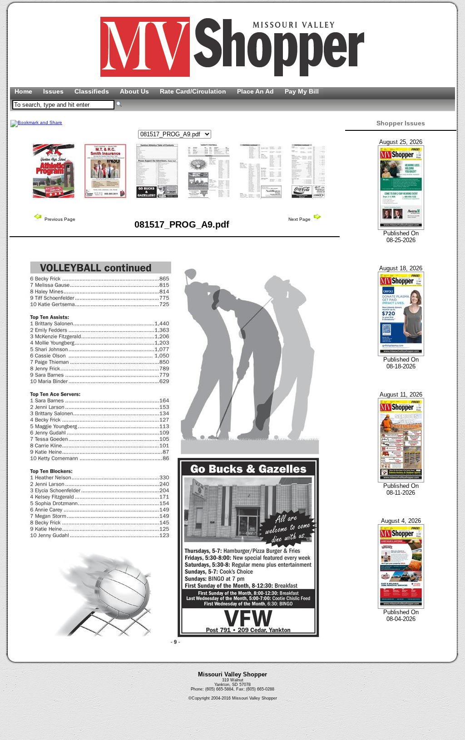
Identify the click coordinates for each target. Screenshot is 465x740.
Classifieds (92, 91)
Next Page (300, 219)
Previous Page (59, 219)
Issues (54, 91)
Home (24, 91)
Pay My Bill (302, 91)
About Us (135, 91)
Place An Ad (256, 91)
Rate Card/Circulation (194, 91)
